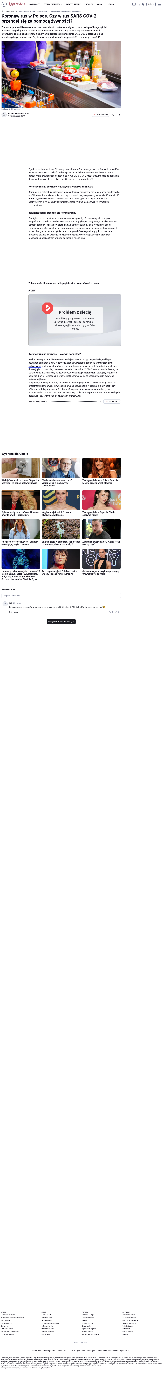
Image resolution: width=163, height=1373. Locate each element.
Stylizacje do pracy (48, 1329)
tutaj (48, 1368)
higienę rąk (89, 372)
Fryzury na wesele (129, 1315)
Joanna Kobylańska (17, 113)
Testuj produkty (52, 4)
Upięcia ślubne (128, 1326)
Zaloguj (151, 4)
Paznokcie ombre (7, 1329)
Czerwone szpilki (87, 1323)
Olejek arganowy (6, 1323)
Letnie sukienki (47, 1320)
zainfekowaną (58, 221)
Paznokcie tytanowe (129, 1318)
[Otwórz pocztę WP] (134, 4)
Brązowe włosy (87, 1326)
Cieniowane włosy (88, 1318)
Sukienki (125, 1334)
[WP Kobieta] (19, 4)
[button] (141, 4)
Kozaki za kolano (47, 1315)
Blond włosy (5, 1326)
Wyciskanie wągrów (89, 1329)
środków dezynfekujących (86, 231)
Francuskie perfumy (8, 1315)
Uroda (111, 4)
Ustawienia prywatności (119, 1350)
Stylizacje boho (47, 1334)
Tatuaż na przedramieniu (90, 1334)
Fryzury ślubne (47, 1318)
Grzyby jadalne (128, 1332)
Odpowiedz (13, 612)
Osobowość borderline (130, 1320)
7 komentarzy (101, 114)
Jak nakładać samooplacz (10, 1332)
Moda (99, 4)
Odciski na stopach (7, 1334)
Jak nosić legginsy (48, 1326)
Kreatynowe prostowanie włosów (12, 1318)
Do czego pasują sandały (50, 1323)
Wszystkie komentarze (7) (60, 621)
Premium (89, 4)
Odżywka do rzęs (88, 1315)
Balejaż (84, 1320)
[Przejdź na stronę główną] (4, 6)
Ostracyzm (126, 1329)
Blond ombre (5, 1320)
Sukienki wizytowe (48, 1332)
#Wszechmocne (73, 4)
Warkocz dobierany (129, 1323)
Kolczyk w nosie (87, 1332)
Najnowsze (34, 4)
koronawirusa (87, 172)
